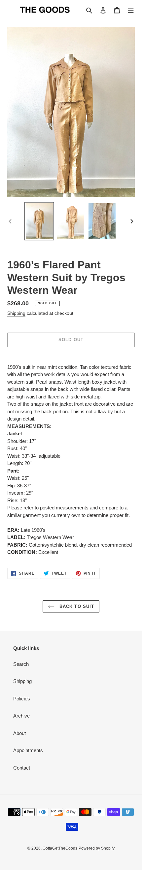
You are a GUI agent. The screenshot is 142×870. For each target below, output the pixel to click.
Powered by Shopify (97, 848)
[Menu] (131, 10)
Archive (21, 716)
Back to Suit (76, 606)
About (19, 733)
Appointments (28, 750)
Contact (21, 768)
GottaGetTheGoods (60, 848)
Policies (21, 698)
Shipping (16, 313)
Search (21, 664)
